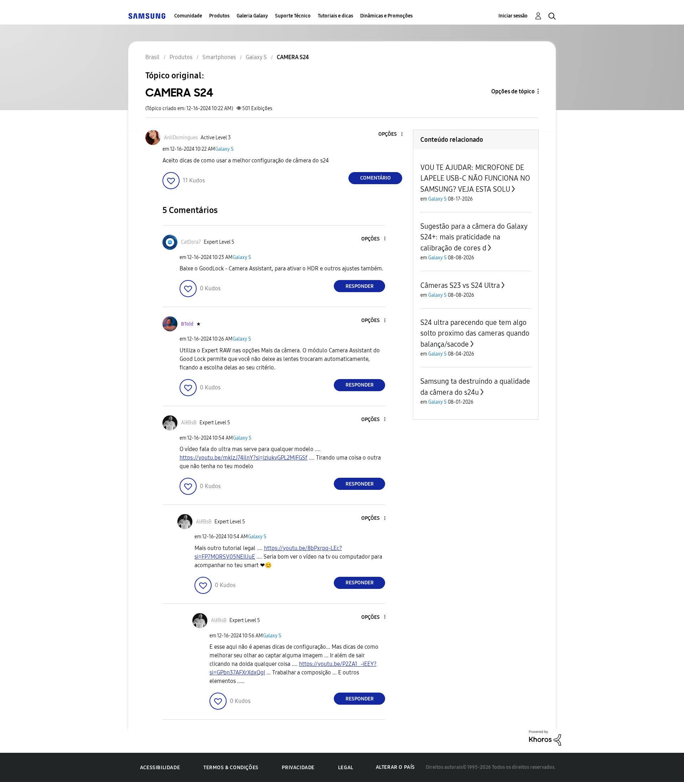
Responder (360, 286)
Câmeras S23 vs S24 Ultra (460, 285)
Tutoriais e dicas (335, 16)
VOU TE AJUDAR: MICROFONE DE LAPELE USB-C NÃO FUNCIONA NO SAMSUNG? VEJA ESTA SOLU (475, 178)
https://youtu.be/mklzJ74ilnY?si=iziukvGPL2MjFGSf (243, 457)
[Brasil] (146, 15)
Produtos (219, 16)
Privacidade (298, 768)
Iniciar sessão (513, 16)
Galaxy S (224, 149)
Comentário (375, 178)
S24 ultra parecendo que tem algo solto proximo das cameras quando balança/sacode (474, 333)
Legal (345, 768)
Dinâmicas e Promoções (386, 16)
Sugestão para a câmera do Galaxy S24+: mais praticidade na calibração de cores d (473, 237)
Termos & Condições (231, 768)
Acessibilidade (160, 768)
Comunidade (188, 16)
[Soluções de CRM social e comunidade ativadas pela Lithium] (545, 737)
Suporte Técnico (293, 16)
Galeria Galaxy (252, 16)
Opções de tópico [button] (513, 91)
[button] (390, 134)
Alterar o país (395, 767)
